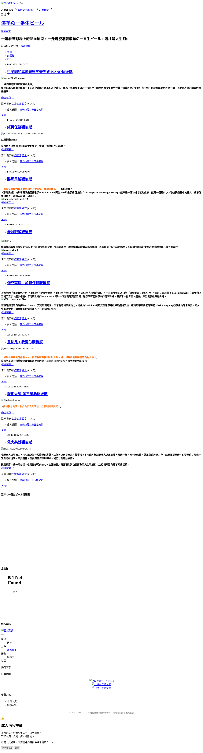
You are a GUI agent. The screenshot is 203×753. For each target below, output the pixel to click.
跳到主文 (6, 31)
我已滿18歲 (7, 748)
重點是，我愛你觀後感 (25, 342)
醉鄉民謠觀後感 (19, 179)
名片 (9, 59)
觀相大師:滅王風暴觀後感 (27, 394)
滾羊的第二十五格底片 (31, 109)
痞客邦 (17, 103)
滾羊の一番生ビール (22, 23)
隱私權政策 (118, 713)
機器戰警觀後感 (19, 232)
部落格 (10, 55)
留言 (24, 103)
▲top (4, 115)
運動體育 (25, 46)
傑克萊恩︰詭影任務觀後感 (28, 283)
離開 (17, 748)
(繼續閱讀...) (7, 97)
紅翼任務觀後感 (19, 127)
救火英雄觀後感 (19, 442)
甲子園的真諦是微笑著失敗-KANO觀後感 (40, 72)
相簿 (9, 52)
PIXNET (79, 713)
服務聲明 (130, 713)
